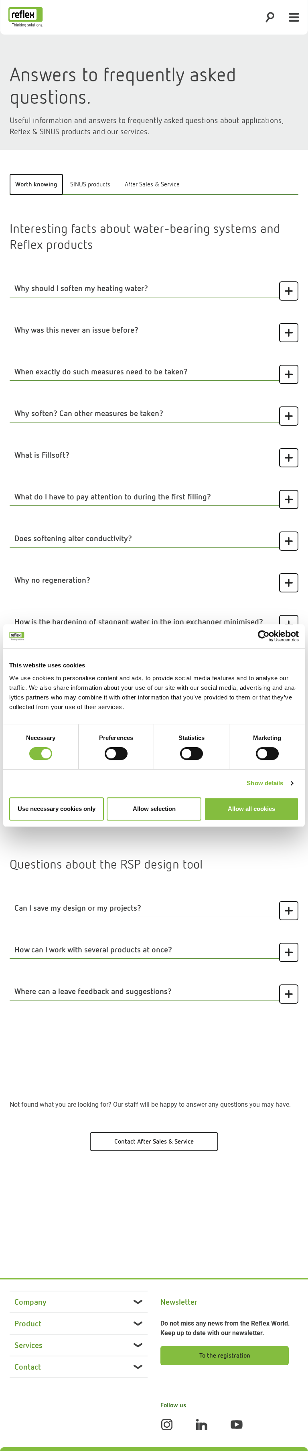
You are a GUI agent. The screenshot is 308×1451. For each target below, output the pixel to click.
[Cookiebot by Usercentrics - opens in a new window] (264, 636)
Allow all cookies (251, 808)
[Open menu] (294, 17)
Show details (265, 783)
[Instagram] (166, 1424)
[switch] (116, 753)
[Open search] (270, 17)
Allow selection (154, 808)
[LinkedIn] (201, 1424)
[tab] (36, 184)
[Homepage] (25, 17)
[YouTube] (236, 1424)
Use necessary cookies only (56, 808)
